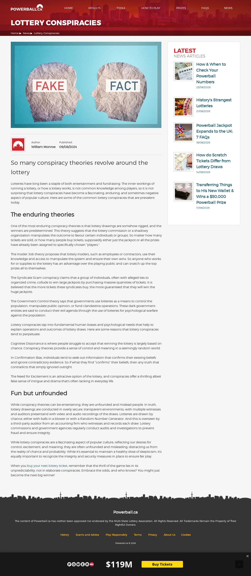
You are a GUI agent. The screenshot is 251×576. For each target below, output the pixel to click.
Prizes (181, 8)
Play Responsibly (116, 534)
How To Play (150, 8)
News (228, 8)
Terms (138, 534)
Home (68, 8)
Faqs (205, 8)
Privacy (152, 534)
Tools (120, 8)
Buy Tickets (162, 564)
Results (94, 8)
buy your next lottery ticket (47, 466)
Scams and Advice (87, 534)
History (64, 534)
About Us (169, 534)
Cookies (186, 534)
